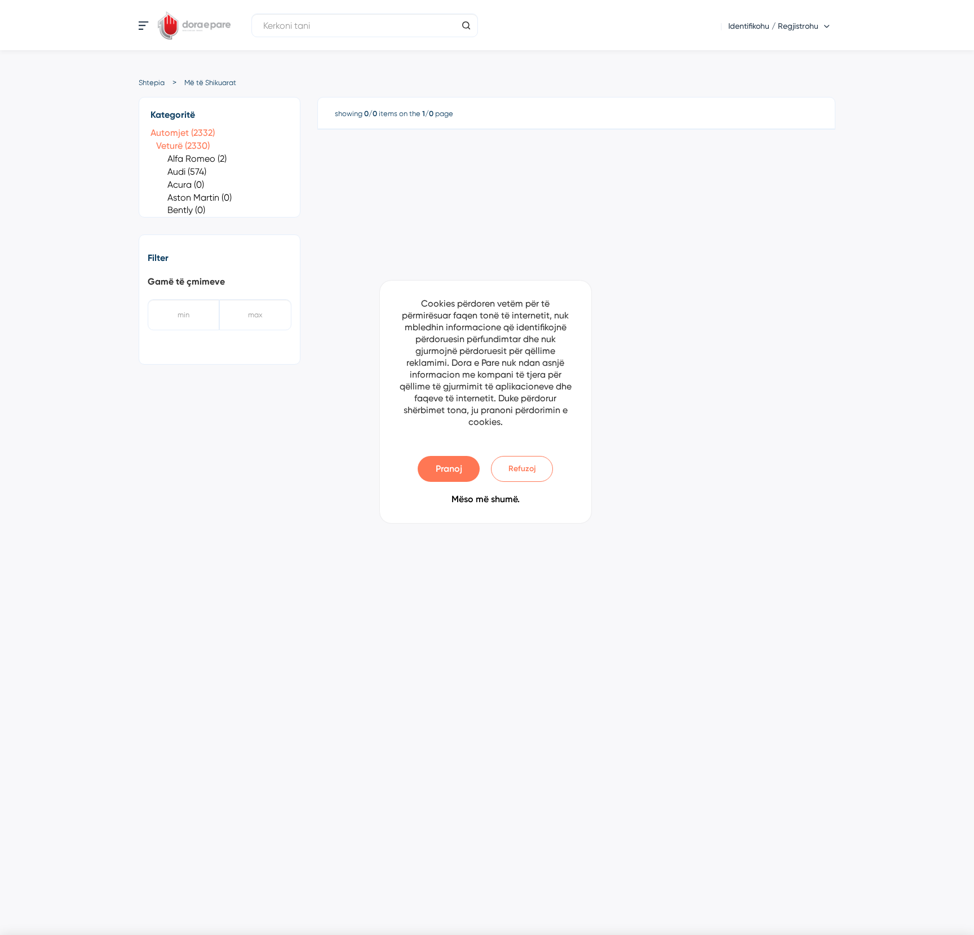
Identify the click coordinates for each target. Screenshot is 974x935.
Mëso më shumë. (485, 499)
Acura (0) (185, 184)
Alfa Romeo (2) (197, 158)
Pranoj (449, 468)
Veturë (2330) (183, 145)
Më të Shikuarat (210, 82)
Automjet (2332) (182, 132)
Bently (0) (186, 210)
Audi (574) (186, 171)
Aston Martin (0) (199, 197)
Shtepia (152, 82)
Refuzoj (522, 468)
